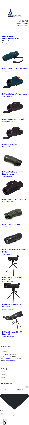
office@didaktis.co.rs (19, 358)
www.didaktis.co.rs (10, 360)
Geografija (11, 38)
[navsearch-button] (27, 5)
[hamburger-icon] (26, 2)
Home (4, 36)
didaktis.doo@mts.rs (9, 358)
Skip (2, 423)
